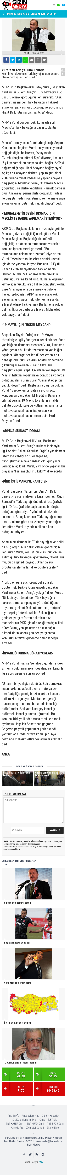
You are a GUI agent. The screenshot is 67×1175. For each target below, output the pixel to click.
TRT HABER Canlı (15, 1123)
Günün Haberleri (50, 1115)
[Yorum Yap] (44, 60)
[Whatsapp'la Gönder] (25, 60)
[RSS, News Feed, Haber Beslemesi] (37, 1154)
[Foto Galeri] (63, 5)
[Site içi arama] (43, 1154)
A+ (63, 69)
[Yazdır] (38, 60)
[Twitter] (12, 60)
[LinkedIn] (19, 60)
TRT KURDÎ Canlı (35, 1123)
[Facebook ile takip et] (24, 1154)
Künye (42, 1119)
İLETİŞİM (53, 1119)
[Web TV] (58, 5)
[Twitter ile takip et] (30, 1154)
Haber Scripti (31, 1162)
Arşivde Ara (17, 1127)
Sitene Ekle (53, 1127)
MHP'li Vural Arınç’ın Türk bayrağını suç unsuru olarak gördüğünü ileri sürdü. (30, 75)
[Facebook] (6, 60)
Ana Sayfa (13, 1115)
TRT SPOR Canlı (55, 1123)
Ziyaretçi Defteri (35, 1127)
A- (63, 74)
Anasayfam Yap (30, 1115)
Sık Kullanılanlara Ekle (24, 1119)
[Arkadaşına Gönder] (31, 60)
